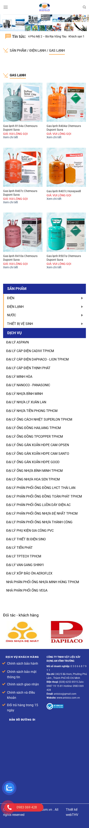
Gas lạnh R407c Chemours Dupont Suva (20, 192)
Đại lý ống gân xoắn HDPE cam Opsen (37, 445)
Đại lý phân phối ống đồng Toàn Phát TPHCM (44, 496)
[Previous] (83, 616)
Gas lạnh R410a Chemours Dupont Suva (20, 257)
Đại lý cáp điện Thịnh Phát (28, 368)
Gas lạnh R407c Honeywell (64, 191)
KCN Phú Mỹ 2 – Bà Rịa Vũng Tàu (34, 36)
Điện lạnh (38, 50)
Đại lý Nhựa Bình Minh (24, 394)
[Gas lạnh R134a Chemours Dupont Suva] (22, 102)
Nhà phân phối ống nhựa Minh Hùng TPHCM (42, 582)
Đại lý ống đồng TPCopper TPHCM (34, 436)
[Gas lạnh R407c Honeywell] (66, 167)
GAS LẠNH (57, 50)
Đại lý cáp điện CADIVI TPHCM (30, 351)
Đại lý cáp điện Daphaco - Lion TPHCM (37, 359)
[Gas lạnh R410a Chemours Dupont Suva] (22, 232)
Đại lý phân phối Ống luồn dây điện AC (38, 505)
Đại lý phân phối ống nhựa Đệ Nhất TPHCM (42, 513)
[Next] (85, 616)
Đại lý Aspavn (17, 342)
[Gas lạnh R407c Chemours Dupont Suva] (22, 167)
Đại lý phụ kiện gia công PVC (30, 531)
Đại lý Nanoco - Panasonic (28, 385)
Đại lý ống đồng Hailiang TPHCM (33, 428)
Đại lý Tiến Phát (19, 548)
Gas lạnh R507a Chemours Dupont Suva (64, 257)
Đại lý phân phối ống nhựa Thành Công (39, 522)
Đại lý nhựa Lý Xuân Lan (26, 402)
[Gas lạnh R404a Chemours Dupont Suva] (66, 102)
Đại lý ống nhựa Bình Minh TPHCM (34, 471)
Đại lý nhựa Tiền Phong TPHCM (32, 411)
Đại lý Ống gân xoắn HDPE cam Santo (37, 454)
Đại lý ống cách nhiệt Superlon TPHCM (39, 419)
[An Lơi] (44, 7)
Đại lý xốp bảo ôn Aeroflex (29, 573)
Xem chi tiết (10, 137)
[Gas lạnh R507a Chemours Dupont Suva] (66, 232)
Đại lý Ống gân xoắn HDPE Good (33, 462)
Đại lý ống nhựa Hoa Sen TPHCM (33, 479)
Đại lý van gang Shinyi (25, 565)
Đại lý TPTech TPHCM (23, 556)
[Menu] (5, 7)
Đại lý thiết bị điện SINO (26, 539)
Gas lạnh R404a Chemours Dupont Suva (64, 127)
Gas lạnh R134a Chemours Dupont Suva (20, 127)
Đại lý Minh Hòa (19, 377)
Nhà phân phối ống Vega (26, 590)
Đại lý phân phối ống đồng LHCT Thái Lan (40, 488)
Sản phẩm (18, 50)
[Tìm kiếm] (84, 7)
